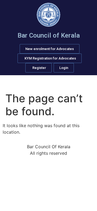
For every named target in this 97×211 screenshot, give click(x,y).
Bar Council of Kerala (49, 35)
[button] (48, 82)
